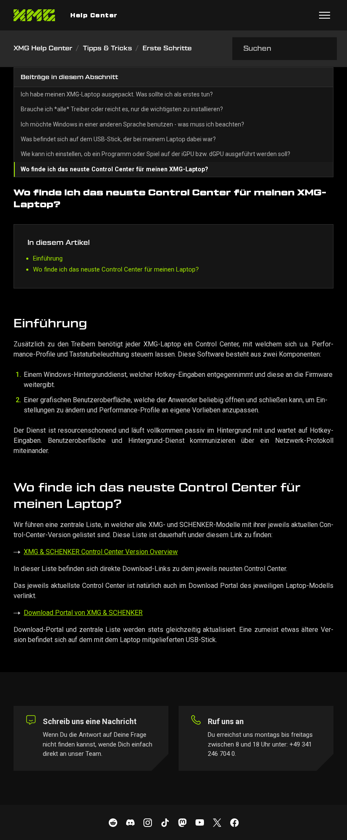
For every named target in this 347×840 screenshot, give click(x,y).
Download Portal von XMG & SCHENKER (83, 613)
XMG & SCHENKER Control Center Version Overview (101, 552)
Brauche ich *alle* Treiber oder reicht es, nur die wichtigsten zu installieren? (122, 109)
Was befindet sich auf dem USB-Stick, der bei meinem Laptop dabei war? (118, 139)
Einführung (48, 258)
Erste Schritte (167, 48)
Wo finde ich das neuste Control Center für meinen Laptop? (116, 269)
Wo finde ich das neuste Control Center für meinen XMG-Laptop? (114, 169)
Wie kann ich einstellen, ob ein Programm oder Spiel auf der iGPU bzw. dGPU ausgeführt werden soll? (155, 154)
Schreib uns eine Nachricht (90, 721)
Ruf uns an (226, 721)
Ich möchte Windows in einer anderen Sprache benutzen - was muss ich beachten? (132, 124)
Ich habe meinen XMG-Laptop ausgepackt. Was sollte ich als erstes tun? (117, 94)
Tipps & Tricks (107, 48)
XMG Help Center (43, 48)
